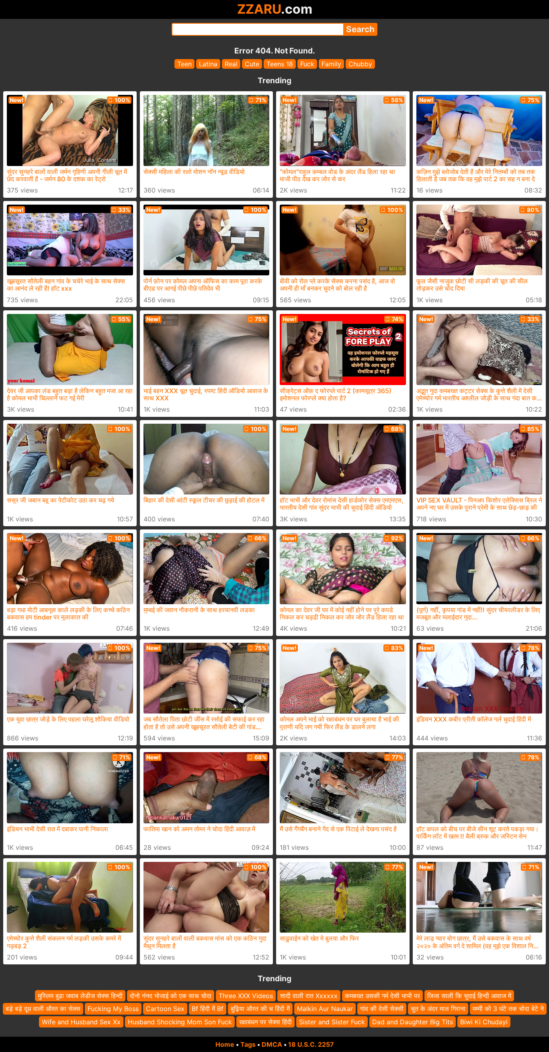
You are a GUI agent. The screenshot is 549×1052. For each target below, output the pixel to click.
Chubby (360, 64)
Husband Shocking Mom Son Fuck (180, 1022)
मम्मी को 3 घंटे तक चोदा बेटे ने (508, 1009)
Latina (208, 64)
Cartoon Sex (165, 1009)
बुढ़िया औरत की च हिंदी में (260, 1009)
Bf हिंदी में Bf (207, 1009)
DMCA (272, 1044)
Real (231, 64)
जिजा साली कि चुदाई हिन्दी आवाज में (469, 996)
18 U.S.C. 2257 (311, 1044)
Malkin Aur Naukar (325, 1009)
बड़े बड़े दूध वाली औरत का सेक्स (43, 1009)
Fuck (307, 64)
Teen (184, 64)
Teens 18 (279, 64)
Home (224, 1044)
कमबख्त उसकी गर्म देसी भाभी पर (382, 996)
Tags (248, 1044)
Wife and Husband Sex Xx (81, 1022)
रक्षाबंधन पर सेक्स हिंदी (265, 1022)
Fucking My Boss (113, 1009)
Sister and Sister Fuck (332, 1022)
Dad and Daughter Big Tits (412, 1022)
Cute (252, 64)
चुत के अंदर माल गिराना (438, 1009)
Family (331, 64)
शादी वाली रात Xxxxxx (309, 996)
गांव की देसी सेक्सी (382, 1009)
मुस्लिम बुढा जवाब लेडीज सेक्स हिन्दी (80, 996)
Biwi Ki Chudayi (484, 1022)
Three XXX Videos (246, 996)
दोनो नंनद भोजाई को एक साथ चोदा (170, 996)
